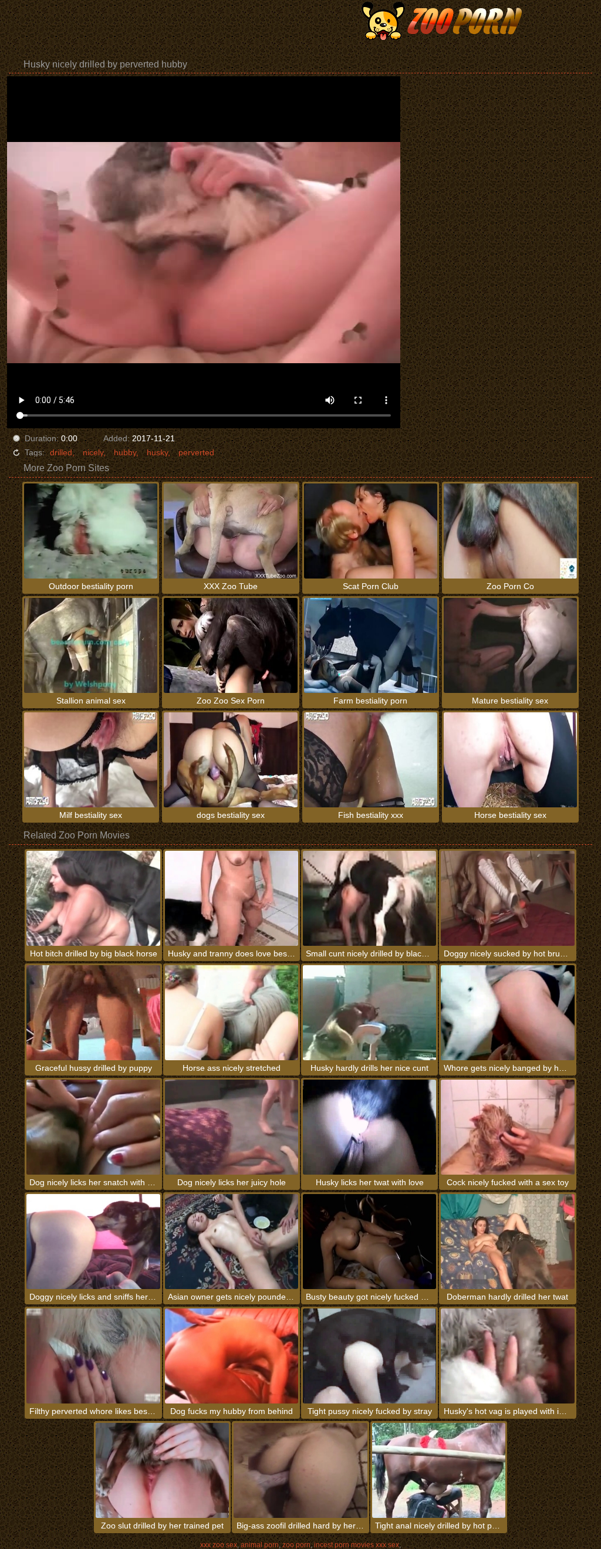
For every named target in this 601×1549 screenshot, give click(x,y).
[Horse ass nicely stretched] (231, 1012)
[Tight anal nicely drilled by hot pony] (438, 1470)
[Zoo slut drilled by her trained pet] (162, 1470)
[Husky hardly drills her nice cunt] (369, 1012)
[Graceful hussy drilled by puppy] (93, 1012)
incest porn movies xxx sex (356, 1545)
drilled (61, 452)
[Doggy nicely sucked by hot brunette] (507, 898)
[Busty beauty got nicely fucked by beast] (369, 1241)
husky (157, 452)
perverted (196, 452)
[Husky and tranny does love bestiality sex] (231, 898)
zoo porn (296, 1545)
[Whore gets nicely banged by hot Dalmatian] (507, 1012)
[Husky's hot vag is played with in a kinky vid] (507, 1355)
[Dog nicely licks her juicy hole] (231, 1127)
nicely (93, 452)
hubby (125, 452)
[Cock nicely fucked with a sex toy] (507, 1127)
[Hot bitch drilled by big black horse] (93, 898)
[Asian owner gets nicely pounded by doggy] (231, 1241)
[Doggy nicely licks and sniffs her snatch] (93, 1241)
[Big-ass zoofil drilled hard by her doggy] (300, 1470)
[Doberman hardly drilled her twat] (507, 1241)
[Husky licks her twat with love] (369, 1127)
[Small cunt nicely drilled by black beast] (369, 898)
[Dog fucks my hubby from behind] (231, 1355)
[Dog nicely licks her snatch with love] (93, 1127)
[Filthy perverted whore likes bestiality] (93, 1355)
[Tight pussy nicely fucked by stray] (369, 1355)
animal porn (260, 1545)
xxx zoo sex (218, 1545)
